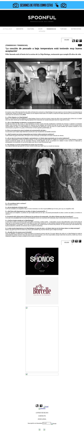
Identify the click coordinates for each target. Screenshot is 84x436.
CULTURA (31, 29)
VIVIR (40, 29)
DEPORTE (19, 29)
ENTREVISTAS (76, 29)
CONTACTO (42, 416)
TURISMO (63, 29)
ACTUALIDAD (7, 29)
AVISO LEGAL (42, 419)
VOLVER (66, 39)
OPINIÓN (42, 31)
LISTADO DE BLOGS (42, 413)
